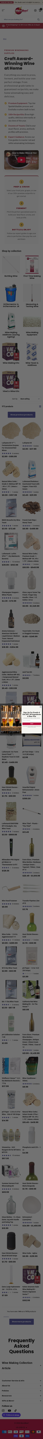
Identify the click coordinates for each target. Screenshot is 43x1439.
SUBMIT (31, 723)
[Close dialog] (41, 707)
